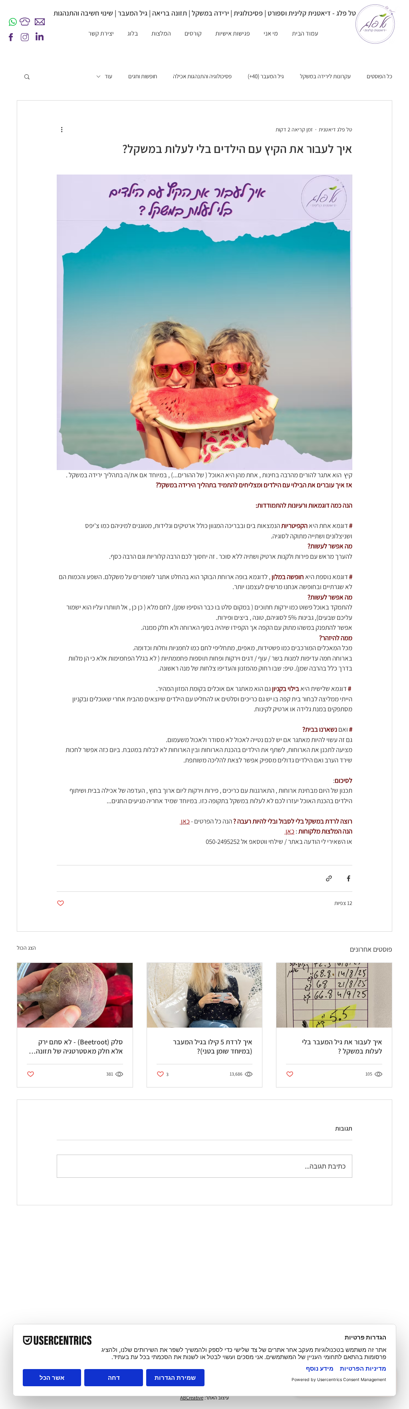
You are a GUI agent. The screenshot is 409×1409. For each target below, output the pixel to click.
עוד (108, 76)
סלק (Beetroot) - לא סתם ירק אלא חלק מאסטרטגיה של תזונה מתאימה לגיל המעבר (79, 1046)
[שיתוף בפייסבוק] (348, 878)
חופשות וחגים (142, 76)
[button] (27, 76)
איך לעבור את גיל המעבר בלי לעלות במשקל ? (342, 1046)
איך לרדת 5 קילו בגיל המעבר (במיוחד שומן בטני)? (212, 1046)
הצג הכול (26, 947)
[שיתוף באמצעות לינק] (329, 878)
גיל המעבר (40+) (266, 76)
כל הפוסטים (379, 76)
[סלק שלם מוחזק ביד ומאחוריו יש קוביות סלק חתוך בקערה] (75, 995)
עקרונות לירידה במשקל (325, 76)
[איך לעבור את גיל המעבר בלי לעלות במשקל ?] (334, 995)
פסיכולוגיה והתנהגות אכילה (202, 76)
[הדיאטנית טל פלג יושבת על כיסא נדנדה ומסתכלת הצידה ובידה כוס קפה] (204, 995)
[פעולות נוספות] (61, 129)
